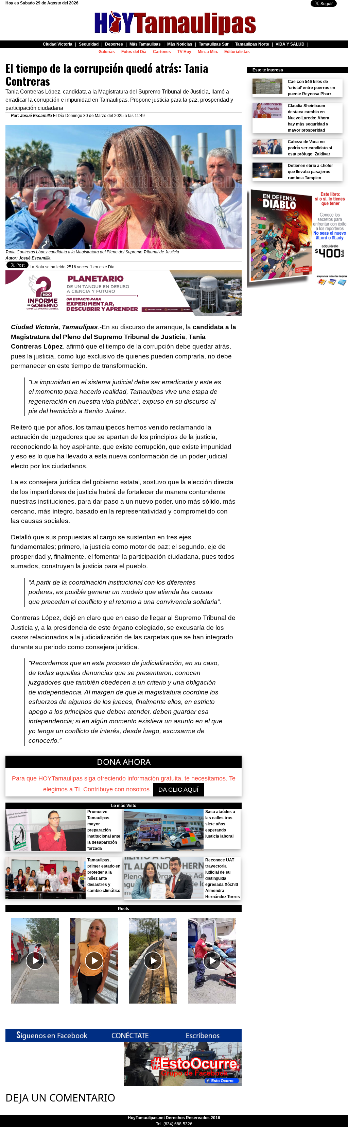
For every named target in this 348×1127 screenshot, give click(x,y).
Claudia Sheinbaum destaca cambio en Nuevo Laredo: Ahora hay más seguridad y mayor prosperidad (308, 118)
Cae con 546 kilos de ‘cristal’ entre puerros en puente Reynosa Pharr (311, 87)
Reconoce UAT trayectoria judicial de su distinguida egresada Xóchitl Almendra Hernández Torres (222, 878)
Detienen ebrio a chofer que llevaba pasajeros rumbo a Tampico (310, 171)
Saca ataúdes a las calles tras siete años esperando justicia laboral (220, 824)
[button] (35, 961)
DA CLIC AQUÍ (178, 789)
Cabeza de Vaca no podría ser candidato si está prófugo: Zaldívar (310, 147)
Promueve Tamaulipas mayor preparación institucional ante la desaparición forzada (103, 830)
